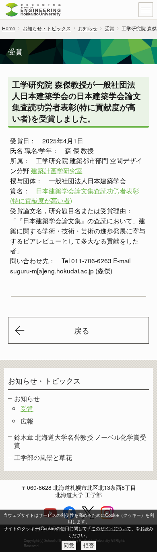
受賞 (109, 28)
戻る (81, 330)
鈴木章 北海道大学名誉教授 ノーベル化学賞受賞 (80, 440)
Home (8, 28)
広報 (27, 420)
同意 (69, 545)
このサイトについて (111, 528)
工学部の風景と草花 (43, 457)
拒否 (88, 545)
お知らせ (87, 28)
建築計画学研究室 (57, 170)
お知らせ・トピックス (47, 28)
